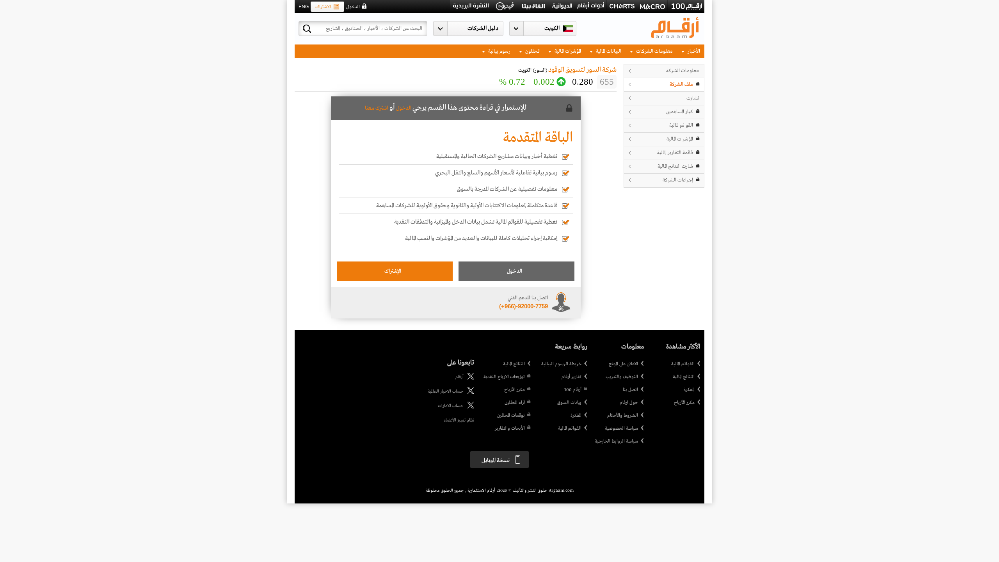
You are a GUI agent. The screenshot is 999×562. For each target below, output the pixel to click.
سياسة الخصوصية (621, 428)
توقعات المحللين (511, 416)
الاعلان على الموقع (623, 364)
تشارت (692, 98)
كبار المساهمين (679, 111)
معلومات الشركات (654, 51)
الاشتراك (323, 7)
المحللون (532, 51)
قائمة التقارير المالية (675, 152)
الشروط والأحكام (622, 416)
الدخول (353, 7)
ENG (304, 6)
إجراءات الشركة (678, 180)
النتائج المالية (684, 377)
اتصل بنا (630, 390)
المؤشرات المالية (567, 51)
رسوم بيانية (498, 51)
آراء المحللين (515, 403)
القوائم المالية (681, 125)
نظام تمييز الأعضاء (459, 420)
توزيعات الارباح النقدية (504, 377)
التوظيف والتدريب (622, 377)
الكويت (552, 28)
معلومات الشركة (682, 71)
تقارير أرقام (571, 377)
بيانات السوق (569, 403)
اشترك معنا (376, 108)
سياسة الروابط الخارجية (616, 441)
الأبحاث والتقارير (510, 428)
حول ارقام (629, 403)
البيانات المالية (608, 51)
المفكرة (689, 390)
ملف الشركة (681, 84)
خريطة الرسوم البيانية (561, 364)
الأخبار (693, 51)
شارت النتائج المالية (675, 166)
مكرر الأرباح (684, 403)
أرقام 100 (572, 390)
